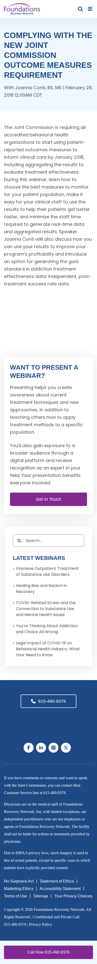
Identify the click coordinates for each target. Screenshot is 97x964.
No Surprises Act (19, 881)
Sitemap (40, 896)
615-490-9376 (52, 701)
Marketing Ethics (18, 889)
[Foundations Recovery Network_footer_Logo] (48, 717)
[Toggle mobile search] (80, 8)
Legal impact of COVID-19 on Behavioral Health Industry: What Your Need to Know (48, 649)
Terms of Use (15, 896)
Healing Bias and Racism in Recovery (41, 588)
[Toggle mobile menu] (90, 8)
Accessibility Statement (60, 889)
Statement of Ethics (57, 881)
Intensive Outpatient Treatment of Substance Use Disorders (47, 571)
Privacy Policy (40, 924)
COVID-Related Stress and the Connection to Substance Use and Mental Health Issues (46, 608)
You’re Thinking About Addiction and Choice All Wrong (47, 629)
